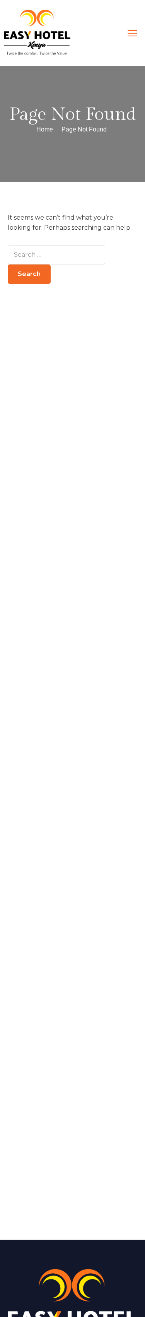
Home (44, 129)
